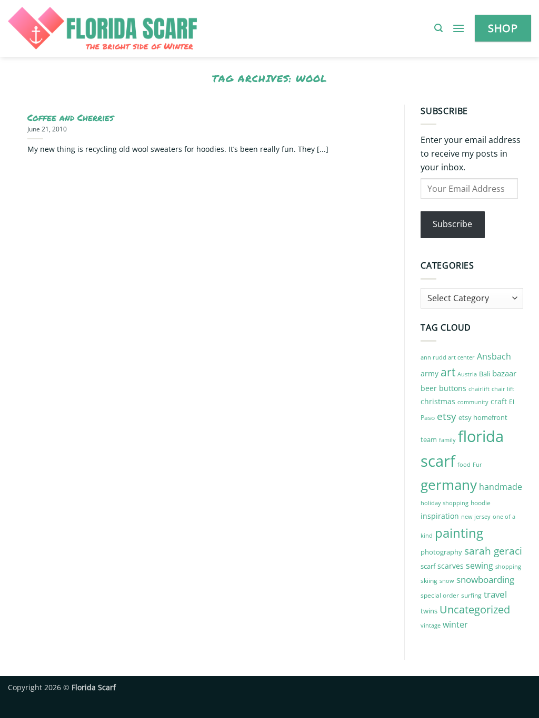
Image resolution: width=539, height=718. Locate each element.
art (448, 371)
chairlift (479, 389)
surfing (471, 595)
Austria (467, 374)
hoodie (481, 502)
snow (447, 580)
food (464, 464)
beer (429, 388)
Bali (484, 373)
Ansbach (494, 356)
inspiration (440, 516)
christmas (438, 401)
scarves (450, 566)
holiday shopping (444, 503)
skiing (429, 580)
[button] (438, 28)
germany (449, 484)
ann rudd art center (448, 357)
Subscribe (452, 224)
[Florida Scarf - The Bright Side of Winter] (139, 28)
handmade (500, 487)
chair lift (503, 389)
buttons (452, 388)
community (472, 402)
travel (495, 594)
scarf (428, 566)
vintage (431, 625)
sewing (479, 565)
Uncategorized (475, 609)
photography (441, 552)
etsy (446, 416)
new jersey (476, 516)
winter (455, 624)
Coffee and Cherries (70, 118)
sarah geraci (493, 551)
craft (499, 401)
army (429, 373)
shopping (508, 566)
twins (429, 611)
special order (440, 595)
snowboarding (485, 579)
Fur (477, 464)
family (447, 440)
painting (459, 532)
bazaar (504, 373)
